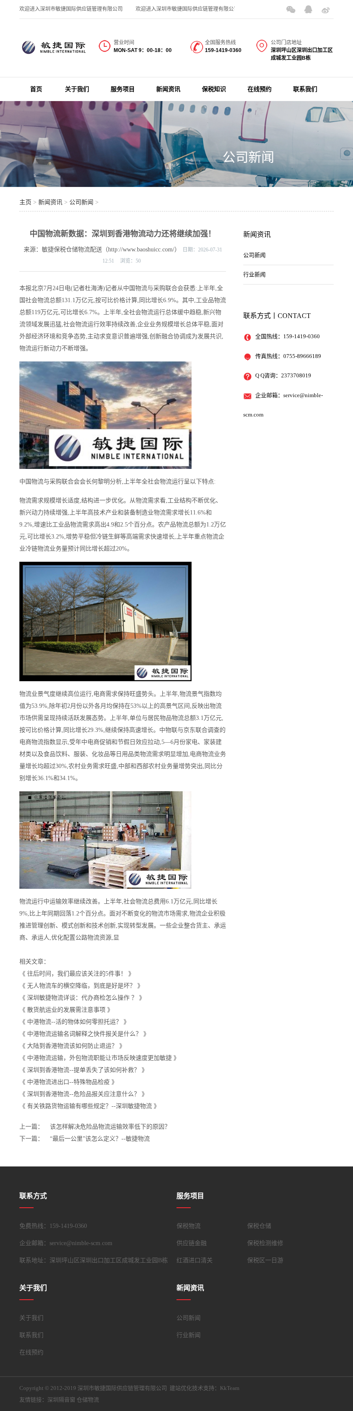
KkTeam (229, 1388)
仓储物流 (88, 1399)
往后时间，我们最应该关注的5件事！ (77, 973)
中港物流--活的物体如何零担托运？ (74, 1022)
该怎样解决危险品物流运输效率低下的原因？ (110, 1126)
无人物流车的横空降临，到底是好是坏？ (81, 985)
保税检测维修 (265, 1243)
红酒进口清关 (194, 1260)
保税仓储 (259, 1226)
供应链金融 (191, 1243)
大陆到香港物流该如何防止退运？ (72, 1046)
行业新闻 (254, 274)
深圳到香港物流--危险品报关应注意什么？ (83, 1094)
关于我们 (77, 89)
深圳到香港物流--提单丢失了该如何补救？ (83, 1070)
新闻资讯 (168, 89)
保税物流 (188, 1226)
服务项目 (123, 89)
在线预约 (260, 89)
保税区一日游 (265, 1260)
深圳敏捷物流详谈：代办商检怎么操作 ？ (82, 998)
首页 (36, 89)
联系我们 (305, 89)
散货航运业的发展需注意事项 (66, 1010)
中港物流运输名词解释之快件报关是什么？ (84, 1034)
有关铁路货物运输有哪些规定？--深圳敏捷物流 (89, 1106)
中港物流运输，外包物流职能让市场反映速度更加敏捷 (99, 1058)
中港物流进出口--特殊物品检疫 (68, 1082)
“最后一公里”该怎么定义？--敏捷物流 (100, 1139)
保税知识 (214, 89)
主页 (25, 202)
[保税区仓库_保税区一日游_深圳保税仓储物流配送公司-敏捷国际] (53, 50)
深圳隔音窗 (61, 1399)
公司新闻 (248, 157)
